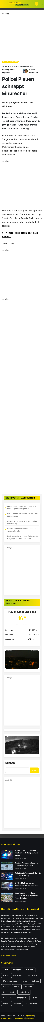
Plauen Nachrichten (10, 62)
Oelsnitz (35, 981)
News (24, 981)
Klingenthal (32, 975)
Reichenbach (8, 992)
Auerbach (17, 970)
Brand (5, 975)
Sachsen (7, 998)
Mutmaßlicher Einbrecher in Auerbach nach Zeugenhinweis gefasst (21, 507)
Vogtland (17, 1003)
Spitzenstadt (21, 998)
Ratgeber (28, 987)
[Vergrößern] (36, 653)
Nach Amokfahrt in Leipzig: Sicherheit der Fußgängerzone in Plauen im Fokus (22, 537)
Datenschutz (6, 1018)
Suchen (10, 763)
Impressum (30, 1016)
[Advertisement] (22, 37)
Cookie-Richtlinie (18, 1018)
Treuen (34, 998)
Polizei (17, 987)
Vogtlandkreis (31, 1003)
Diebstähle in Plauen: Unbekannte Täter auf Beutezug (22, 522)
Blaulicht (29, 970)
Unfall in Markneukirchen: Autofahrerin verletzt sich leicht (21, 530)
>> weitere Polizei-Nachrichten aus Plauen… (20, 235)
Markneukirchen (10, 981)
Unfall (5, 1003)
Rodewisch (24, 992)
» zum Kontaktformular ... (9, 955)
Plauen (6, 987)
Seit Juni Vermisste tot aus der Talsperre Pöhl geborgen (22, 515)
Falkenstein (18, 975)
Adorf (5, 970)
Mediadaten (30, 1018)
